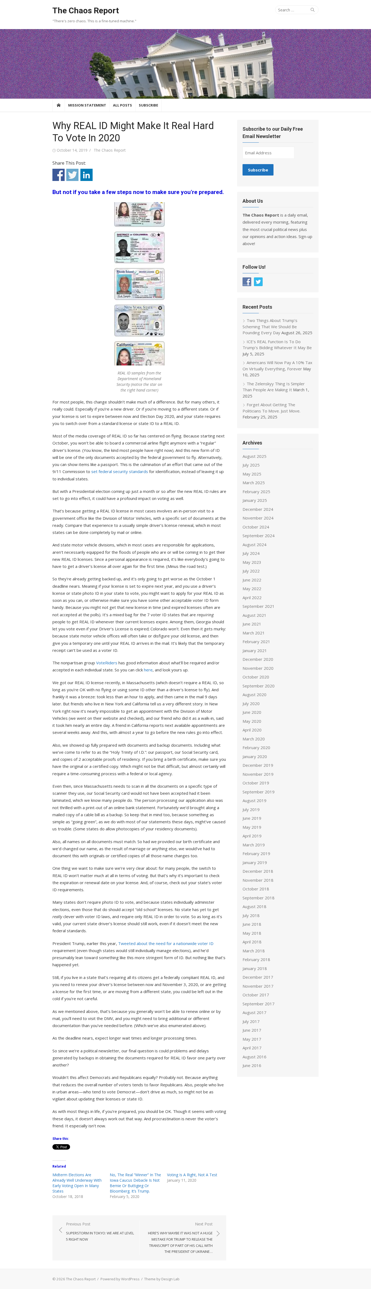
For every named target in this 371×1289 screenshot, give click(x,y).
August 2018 (254, 906)
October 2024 (256, 527)
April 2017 (252, 1047)
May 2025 (252, 474)
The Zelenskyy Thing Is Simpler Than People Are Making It (274, 387)
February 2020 (256, 747)
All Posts (122, 105)
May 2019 (252, 827)
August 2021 (254, 615)
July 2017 (251, 1021)
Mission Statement (87, 105)
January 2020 (255, 756)
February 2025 (256, 491)
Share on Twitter (72, 175)
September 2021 (259, 606)
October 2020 (256, 677)
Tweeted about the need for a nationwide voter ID (165, 943)
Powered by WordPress (120, 1279)
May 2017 (252, 1039)
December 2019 (258, 765)
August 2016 (254, 1056)
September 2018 (259, 897)
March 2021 (254, 633)
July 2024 (251, 553)
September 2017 (259, 1003)
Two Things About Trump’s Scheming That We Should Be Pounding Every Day (270, 326)
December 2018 (258, 871)
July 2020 (251, 703)
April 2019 (252, 836)
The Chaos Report (85, 10)
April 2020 (252, 730)
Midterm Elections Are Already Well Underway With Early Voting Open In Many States (77, 1183)
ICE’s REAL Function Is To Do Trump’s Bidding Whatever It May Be (277, 345)
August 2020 (254, 694)
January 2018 (255, 968)
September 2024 (259, 535)
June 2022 (252, 580)
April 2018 (252, 941)
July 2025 (251, 465)
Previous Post (100, 1231)
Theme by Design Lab (162, 1279)
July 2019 (251, 809)
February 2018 (256, 959)
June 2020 (252, 712)
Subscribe (148, 105)
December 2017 (258, 977)
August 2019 (254, 800)
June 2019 (252, 818)
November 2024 (258, 518)
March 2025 (254, 482)
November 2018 (258, 880)
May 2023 (252, 562)
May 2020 (252, 721)
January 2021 (255, 650)
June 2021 (252, 624)
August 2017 (254, 1012)
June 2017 (252, 1030)
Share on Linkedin (86, 175)
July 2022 (251, 571)
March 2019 (254, 844)
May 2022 (252, 588)
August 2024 (254, 544)
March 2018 (254, 950)
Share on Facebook (58, 175)
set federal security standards (119, 471)
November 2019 (258, 774)
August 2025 (254, 456)
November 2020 (258, 668)
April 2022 (252, 597)
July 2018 (251, 915)
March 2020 (254, 739)
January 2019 (255, 862)
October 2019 (256, 783)
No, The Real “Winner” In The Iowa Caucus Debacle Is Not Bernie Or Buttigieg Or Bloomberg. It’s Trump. (135, 1183)
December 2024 (258, 509)
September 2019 (259, 791)
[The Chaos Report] (185, 64)
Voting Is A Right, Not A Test (192, 1174)
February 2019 (256, 853)
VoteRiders (106, 662)
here (148, 669)
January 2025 (255, 500)
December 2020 (258, 659)
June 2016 (252, 1065)
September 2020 (259, 686)
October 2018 (256, 888)
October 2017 (256, 994)
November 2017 (258, 986)
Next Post (180, 1237)
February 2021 (256, 641)
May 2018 (252, 933)
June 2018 (252, 924)
